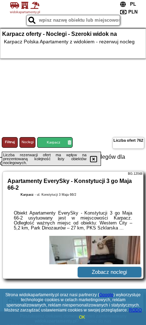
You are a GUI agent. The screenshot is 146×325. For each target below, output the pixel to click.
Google (106, 294)
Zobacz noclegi (109, 272)
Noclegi (28, 142)
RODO (135, 310)
